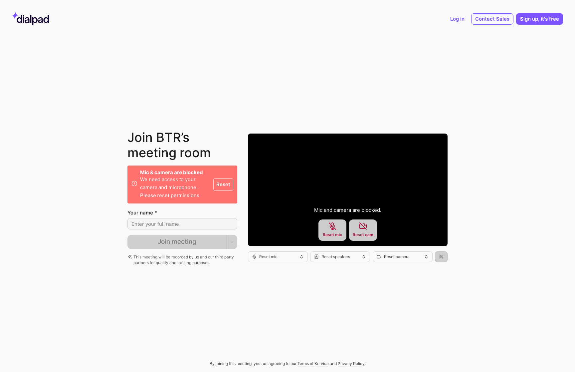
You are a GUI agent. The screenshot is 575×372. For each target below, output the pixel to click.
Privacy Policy (351, 363)
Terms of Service (313, 363)
